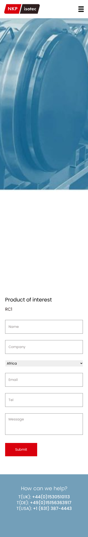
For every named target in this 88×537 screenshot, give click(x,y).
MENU (81, 9)
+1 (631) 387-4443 (52, 508)
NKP (22, 9)
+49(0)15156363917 (50, 503)
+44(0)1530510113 (51, 497)
